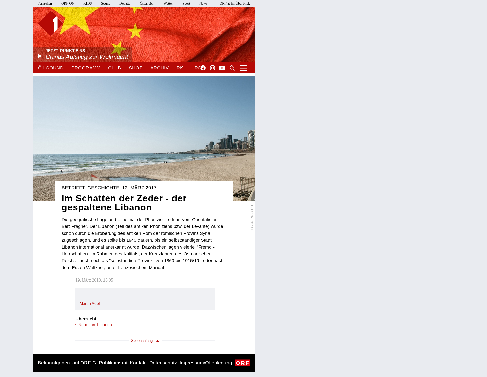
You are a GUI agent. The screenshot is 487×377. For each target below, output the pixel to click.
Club (114, 67)
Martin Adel (90, 303)
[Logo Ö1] (50, 23)
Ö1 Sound (51, 67)
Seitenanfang (142, 340)
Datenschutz (163, 362)
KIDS (87, 3)
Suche (232, 68)
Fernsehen (45, 3)
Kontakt (138, 362)
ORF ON (67, 3)
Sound (105, 3)
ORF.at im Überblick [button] (235, 3)
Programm (85, 67)
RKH (182, 67)
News (203, 3)
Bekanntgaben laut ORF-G (67, 362)
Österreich (147, 3)
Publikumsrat (113, 362)
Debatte (124, 3)
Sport (186, 3)
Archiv (159, 67)
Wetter (168, 3)
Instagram (212, 68)
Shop (136, 67)
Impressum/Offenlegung (206, 362)
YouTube (222, 68)
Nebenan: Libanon (95, 325)
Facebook (203, 67)
